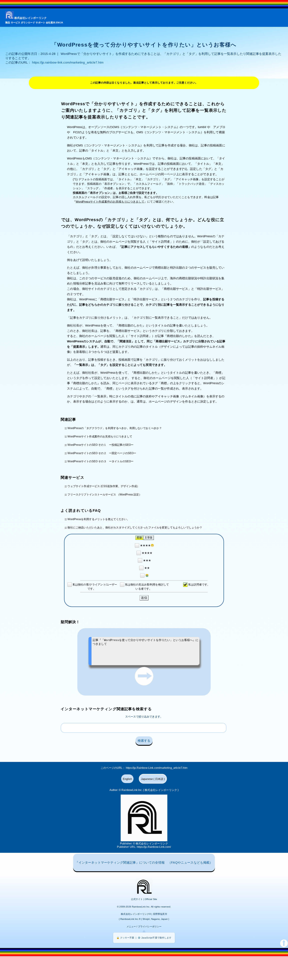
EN (57, 22)
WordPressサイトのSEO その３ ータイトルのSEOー (101, 461)
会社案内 (50, 22)
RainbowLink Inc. (141, 906)
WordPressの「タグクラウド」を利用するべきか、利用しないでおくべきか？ (115, 428)
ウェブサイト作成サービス (84, 486)
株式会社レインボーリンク (30, 18)
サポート (40, 22)
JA (61, 22)
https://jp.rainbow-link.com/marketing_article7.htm (68, 62)
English (127, 779)
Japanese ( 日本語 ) (153, 779)
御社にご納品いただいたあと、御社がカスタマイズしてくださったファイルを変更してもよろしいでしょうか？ (135, 527)
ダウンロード (28, 22)
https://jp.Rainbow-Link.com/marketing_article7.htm (156, 767)
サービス (15, 22)
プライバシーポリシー (150, 926)
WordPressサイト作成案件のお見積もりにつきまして (110, 201)
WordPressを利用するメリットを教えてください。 (98, 519)
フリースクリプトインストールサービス (92, 494)
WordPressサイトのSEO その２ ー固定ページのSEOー (102, 453)
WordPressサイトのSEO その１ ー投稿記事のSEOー (101, 444)
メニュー (131, 926)
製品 (7, 22)
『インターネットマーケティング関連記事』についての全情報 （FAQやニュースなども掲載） (144, 862)
